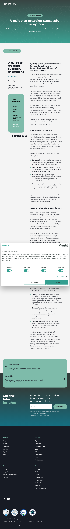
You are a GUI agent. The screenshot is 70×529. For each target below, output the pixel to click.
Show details (61, 277)
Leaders (37, 449)
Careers (37, 474)
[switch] (26, 270)
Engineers (38, 441)
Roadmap (5, 477)
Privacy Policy (46, 415)
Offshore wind (39, 454)
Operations (38, 444)
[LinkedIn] (4, 498)
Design (5, 441)
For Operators (39, 460)
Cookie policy (39, 477)
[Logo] (9, 4)
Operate (5, 444)
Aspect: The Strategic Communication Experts (21, 525)
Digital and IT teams (40, 446)
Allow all (57, 282)
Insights (5, 469)
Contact (37, 472)
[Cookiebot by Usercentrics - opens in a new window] (60, 245)
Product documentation (10, 474)
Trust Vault (38, 483)
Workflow (5, 449)
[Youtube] (8, 498)
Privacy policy (39, 480)
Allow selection (34, 282)
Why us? (37, 469)
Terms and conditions (41, 488)
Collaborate (6, 446)
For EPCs (37, 457)
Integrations (6, 472)
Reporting (5, 452)
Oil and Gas (38, 452)
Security (37, 485)
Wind (4, 454)
